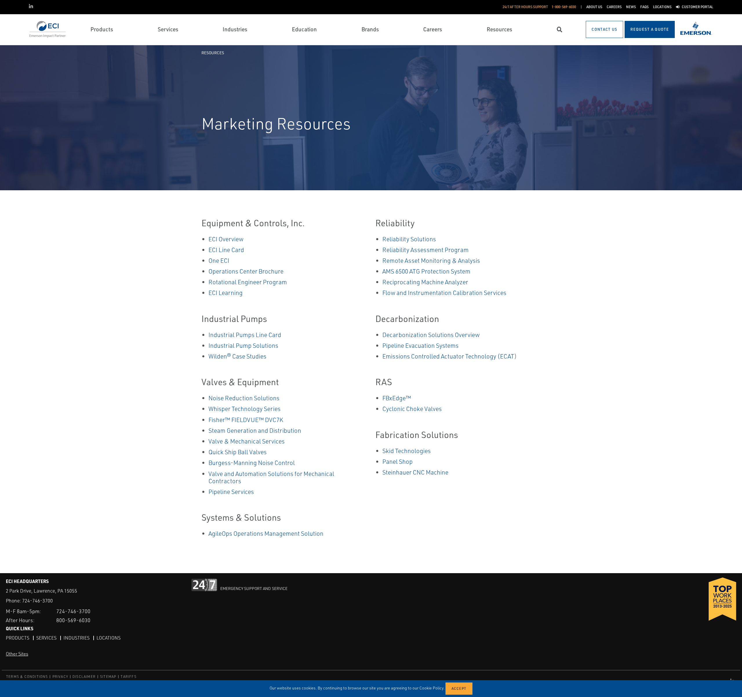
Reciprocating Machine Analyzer (425, 282)
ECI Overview (225, 239)
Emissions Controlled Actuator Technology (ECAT (448, 356)
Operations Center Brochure (245, 271)
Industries (76, 638)
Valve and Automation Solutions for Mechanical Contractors (271, 477)
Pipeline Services (231, 491)
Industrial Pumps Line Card (244, 334)
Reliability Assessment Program (425, 250)
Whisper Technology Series (244, 408)
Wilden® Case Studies (237, 356)
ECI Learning (225, 292)
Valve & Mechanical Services (246, 441)
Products (17, 638)
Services (46, 638)
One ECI (218, 260)
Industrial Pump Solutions (243, 345)
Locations (109, 638)
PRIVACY (60, 676)
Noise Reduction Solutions (243, 398)
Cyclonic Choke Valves (412, 408)
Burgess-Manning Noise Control (251, 462)
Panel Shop (397, 461)
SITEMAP (108, 676)
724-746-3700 (37, 601)
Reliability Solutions (409, 239)
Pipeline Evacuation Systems (420, 345)
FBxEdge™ (396, 398)
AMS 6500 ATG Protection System (426, 271)
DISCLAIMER (84, 676)
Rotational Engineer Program (247, 282)
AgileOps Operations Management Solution (265, 533)
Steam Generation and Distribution (254, 430)
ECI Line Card (226, 250)
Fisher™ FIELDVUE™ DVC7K (245, 419)
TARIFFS (128, 676)
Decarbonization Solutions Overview (431, 334)
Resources (212, 52)
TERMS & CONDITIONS (27, 676)
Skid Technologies (406, 451)
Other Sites (17, 654)
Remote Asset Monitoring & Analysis (431, 260)
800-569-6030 (73, 620)
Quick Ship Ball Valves (237, 452)
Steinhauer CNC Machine (415, 472)
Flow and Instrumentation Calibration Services (444, 292)
